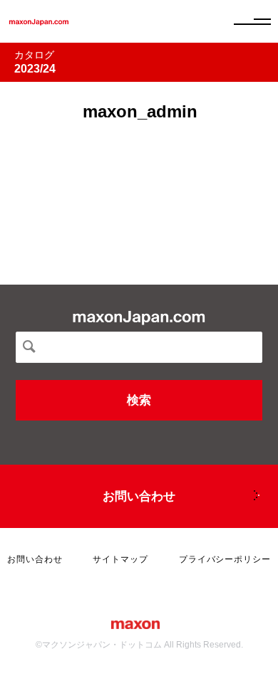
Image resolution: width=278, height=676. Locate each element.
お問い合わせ (139, 496)
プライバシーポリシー (225, 559)
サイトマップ (120, 559)
